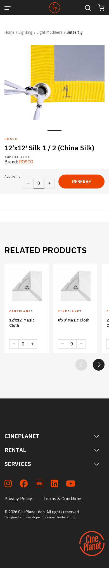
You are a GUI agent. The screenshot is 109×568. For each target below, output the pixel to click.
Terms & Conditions (62, 498)
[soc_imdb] (39, 484)
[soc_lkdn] (54, 484)
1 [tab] (54, 130)
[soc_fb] (24, 484)
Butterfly (75, 32)
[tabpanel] (54, 82)
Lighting (25, 32)
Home (9, 32)
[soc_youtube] (70, 484)
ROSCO (26, 162)
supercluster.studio (61, 517)
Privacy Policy (18, 498)
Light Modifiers (50, 32)
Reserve (81, 181)
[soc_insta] (8, 484)
